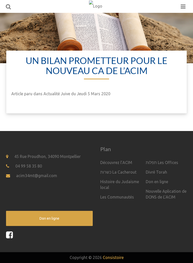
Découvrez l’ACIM (116, 162)
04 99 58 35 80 (28, 166)
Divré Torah (156, 172)
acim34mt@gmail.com (36, 175)
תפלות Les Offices (162, 162)
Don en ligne (157, 181)
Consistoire (113, 257)
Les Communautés (117, 197)
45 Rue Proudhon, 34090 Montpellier (47, 156)
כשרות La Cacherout (118, 172)
